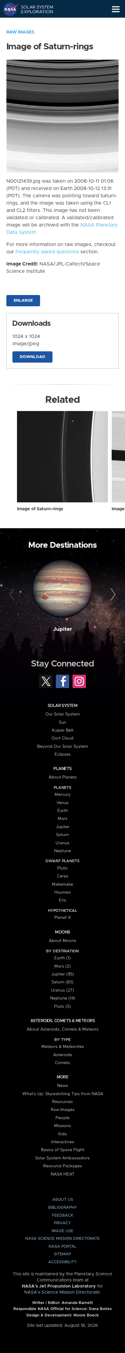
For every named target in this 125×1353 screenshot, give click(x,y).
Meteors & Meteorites (62, 1047)
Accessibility (62, 1262)
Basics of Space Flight (62, 1150)
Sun (62, 722)
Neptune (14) (62, 998)
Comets (62, 1063)
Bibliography (62, 1208)
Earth (62, 811)
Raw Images (20, 32)
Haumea (62, 892)
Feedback (62, 1216)
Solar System (62, 706)
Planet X (62, 917)
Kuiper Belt (62, 730)
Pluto (62, 868)
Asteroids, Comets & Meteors (62, 1021)
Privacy (62, 1223)
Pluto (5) (62, 1006)
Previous (13, 594)
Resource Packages (62, 1166)
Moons (62, 932)
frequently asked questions (47, 251)
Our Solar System (63, 714)
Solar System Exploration (33, 9)
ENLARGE (23, 301)
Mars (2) (62, 966)
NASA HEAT (63, 1174)
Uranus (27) (62, 990)
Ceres (62, 876)
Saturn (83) (62, 982)
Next (112, 594)
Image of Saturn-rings (40, 509)
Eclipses (63, 754)
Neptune (62, 851)
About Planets (63, 777)
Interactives (62, 1142)
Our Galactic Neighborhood (33, 23)
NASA (8, 9)
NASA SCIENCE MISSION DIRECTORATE (62, 1239)
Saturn (62, 835)
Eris (62, 900)
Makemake (62, 884)
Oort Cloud (62, 738)
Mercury (63, 794)
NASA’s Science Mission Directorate (62, 1292)
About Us (62, 1200)
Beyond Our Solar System (62, 746)
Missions (62, 1126)
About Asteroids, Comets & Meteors (63, 1029)
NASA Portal (62, 1247)
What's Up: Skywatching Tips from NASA (62, 1094)
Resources (62, 1102)
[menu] (116, 9)
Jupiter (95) (62, 974)
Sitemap (62, 1254)
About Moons (62, 941)
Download (32, 357)
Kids (62, 1134)
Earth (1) (62, 958)
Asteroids (62, 1055)
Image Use (62, 1231)
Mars (62, 819)
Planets (62, 769)
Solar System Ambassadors (62, 1158)
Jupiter (62, 629)
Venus (62, 803)
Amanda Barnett (77, 1303)
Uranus (62, 843)
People (62, 1118)
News (62, 1086)
